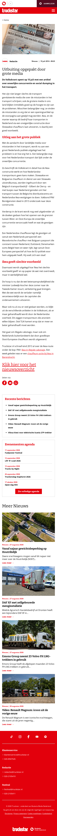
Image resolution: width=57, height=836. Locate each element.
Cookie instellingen (34, 813)
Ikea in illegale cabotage (33, 349)
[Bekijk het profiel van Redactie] (9, 61)
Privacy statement (20, 813)
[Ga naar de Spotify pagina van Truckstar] (45, 736)
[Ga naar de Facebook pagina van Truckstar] (28, 736)
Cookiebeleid (47, 813)
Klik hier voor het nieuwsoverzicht (19, 367)
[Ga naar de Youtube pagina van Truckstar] (37, 736)
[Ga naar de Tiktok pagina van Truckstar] (11, 736)
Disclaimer (9, 813)
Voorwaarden (28, 817)
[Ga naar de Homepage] (10, 11)
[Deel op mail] (10, 383)
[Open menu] (53, 10)
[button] (47, 3)
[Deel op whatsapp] (16, 383)
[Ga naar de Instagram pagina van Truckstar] (20, 736)
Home (6, 20)
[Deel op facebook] (4, 383)
